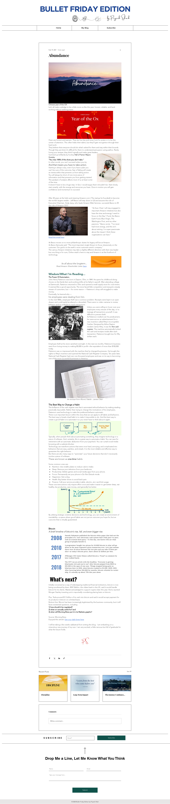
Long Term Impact (80, 695)
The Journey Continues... (115, 695)
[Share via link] (64, 658)
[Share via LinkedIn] (59, 658)
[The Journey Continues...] (117, 683)
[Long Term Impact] (85, 683)
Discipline (45, 695)
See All (129, 671)
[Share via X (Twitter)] (54, 658)
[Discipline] (53, 683)
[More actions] (120, 50)
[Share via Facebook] (49, 658)
